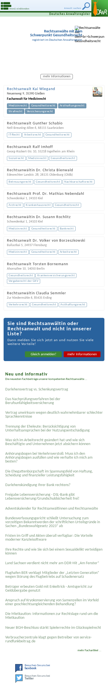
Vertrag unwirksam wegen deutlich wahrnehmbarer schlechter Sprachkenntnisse (54, 415)
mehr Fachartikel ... (89, 650)
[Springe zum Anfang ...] (96, 678)
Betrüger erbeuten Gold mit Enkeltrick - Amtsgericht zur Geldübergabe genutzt (48, 589)
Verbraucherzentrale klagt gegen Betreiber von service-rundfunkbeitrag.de (48, 639)
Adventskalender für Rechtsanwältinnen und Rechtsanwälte (51, 509)
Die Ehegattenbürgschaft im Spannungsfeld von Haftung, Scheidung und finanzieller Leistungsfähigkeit (49, 473)
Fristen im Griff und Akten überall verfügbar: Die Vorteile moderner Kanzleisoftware (49, 538)
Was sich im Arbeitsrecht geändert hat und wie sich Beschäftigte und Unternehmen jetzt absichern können (47, 442)
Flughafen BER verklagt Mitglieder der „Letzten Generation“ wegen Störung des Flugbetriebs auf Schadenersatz (52, 575)
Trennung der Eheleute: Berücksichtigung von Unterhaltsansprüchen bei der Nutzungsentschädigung (47, 429)
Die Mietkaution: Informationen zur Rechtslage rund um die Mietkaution (51, 616)
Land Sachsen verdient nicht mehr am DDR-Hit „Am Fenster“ (52, 563)
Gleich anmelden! (43, 354)
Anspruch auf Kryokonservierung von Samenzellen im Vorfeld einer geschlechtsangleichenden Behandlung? (52, 602)
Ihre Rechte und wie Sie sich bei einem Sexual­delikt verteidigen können (53, 552)
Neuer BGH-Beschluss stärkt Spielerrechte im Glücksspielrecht (53, 628)
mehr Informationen (82, 354)
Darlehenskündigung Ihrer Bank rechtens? (37, 485)
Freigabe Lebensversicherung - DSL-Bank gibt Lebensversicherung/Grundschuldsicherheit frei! (42, 497)
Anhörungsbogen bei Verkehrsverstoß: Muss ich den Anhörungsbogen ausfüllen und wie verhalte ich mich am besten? (48, 458)
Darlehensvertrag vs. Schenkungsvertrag (36, 389)
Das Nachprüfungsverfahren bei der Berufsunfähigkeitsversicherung (32, 401)
